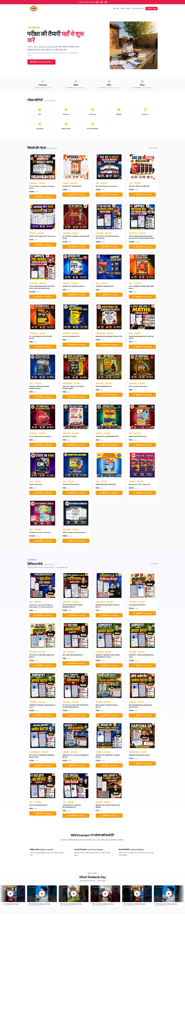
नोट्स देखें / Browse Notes (40, 62)
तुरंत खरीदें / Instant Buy (44, 196)
